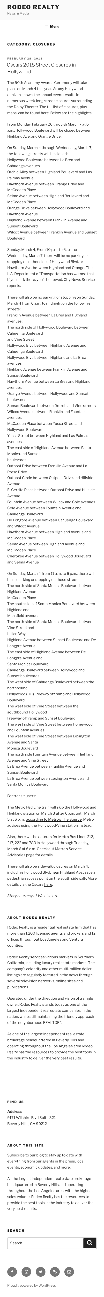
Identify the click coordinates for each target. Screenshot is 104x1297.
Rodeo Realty (33, 7)
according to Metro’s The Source (54, 819)
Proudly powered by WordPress (31, 1285)
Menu (54, 26)
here (45, 113)
